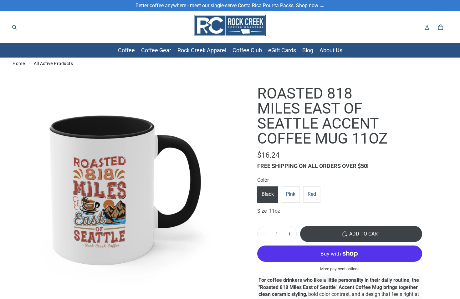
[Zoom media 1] (120, 188)
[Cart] (440, 27)
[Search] (14, 27)
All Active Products (53, 63)
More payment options (340, 268)
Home (19, 63)
